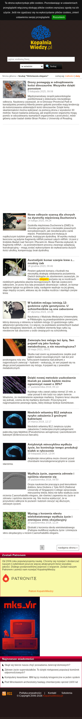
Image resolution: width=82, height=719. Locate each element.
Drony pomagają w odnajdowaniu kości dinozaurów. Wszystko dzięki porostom (51, 85)
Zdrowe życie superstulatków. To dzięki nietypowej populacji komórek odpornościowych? (42, 671)
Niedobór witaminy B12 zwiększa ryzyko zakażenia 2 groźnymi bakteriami (50, 415)
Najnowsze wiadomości (18, 658)
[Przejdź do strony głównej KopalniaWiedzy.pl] (41, 37)
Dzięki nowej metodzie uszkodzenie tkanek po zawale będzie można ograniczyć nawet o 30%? (52, 381)
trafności (69, 76)
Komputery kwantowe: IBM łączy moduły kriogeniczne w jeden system (42, 677)
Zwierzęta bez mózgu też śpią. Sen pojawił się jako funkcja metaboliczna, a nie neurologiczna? (52, 343)
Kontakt (52, 693)
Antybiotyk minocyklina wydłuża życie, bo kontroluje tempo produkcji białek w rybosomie (53, 447)
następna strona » (68, 547)
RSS (9, 694)
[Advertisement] (41, 167)
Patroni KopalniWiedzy (41, 591)
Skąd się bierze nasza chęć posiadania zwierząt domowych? (37, 665)
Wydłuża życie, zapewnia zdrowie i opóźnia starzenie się (51, 475)
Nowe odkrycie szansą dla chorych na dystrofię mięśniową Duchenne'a (52, 216)
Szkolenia (67, 693)
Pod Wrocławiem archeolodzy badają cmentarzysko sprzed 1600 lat (41, 682)
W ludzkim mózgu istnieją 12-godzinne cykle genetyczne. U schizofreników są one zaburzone (50, 306)
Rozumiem (59, 17)
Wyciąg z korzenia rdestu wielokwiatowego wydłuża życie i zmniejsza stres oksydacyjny (50, 516)
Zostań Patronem (13, 555)
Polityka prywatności (30, 693)
